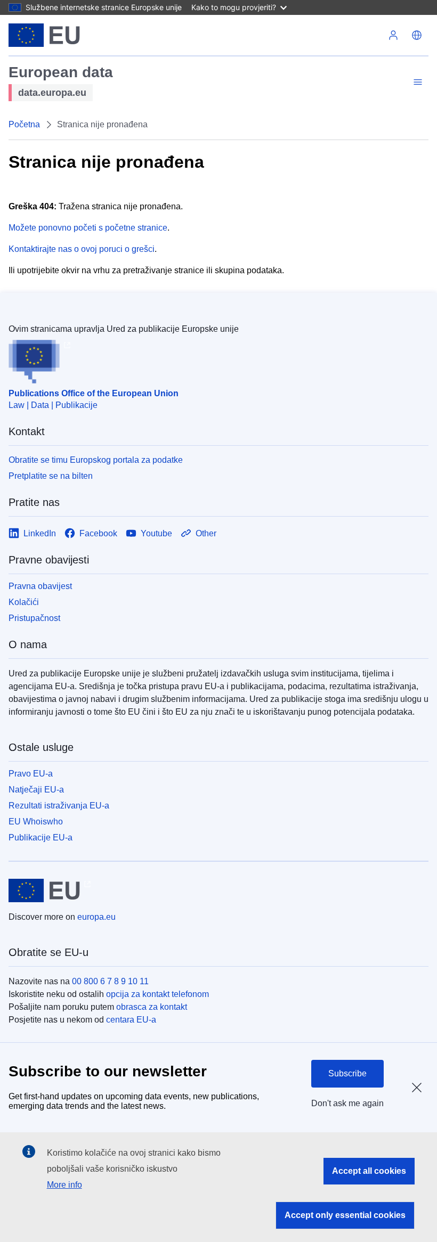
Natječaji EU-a (36, 789)
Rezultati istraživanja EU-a (59, 805)
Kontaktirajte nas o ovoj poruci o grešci (82, 249)
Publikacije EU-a (40, 837)
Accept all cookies (369, 1170)
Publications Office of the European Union (94, 393)
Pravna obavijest (40, 586)
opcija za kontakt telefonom (157, 994)
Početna (24, 124)
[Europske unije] (44, 35)
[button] (416, 35)
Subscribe (347, 1073)
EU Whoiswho (36, 821)
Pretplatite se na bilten (51, 475)
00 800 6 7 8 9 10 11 (110, 981)
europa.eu (96, 916)
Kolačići (24, 602)
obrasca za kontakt (151, 1006)
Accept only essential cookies (345, 1215)
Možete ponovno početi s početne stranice (88, 227)
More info (64, 1184)
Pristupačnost (34, 618)
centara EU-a (131, 1019)
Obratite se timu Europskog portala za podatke (96, 459)
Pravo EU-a (31, 773)
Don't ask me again (347, 1103)
